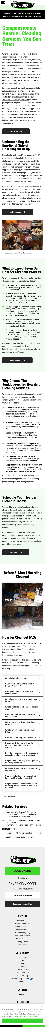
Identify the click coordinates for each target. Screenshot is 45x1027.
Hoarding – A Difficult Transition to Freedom (24, 833)
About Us (22, 957)
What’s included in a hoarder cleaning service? (21, 708)
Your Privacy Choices (20, 978)
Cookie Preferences (20, 1016)
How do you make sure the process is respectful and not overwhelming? (21, 754)
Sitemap (22, 981)
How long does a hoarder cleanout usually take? (20, 716)
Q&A (22, 960)
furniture (32, 313)
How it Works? (15, 360)
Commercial (22, 944)
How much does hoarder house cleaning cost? (19, 693)
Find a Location (15, 212)
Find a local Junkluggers (22, 895)
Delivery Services (22, 941)
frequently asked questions (23, 660)
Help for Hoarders (22, 935)
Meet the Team (22, 972)
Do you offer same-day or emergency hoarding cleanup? (21, 762)
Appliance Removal (22, 923)
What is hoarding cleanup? (17, 678)
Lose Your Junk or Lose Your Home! (20, 837)
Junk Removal (22, 920)
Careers (23, 966)
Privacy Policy (22, 975)
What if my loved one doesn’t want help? (20, 731)
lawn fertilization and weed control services (23, 825)
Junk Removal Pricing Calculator (15, 99)
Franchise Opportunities (22, 904)
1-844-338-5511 (22, 883)
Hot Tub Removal (22, 938)
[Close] (41, 1006)
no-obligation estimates (11, 108)
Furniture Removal (22, 926)
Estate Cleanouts (22, 929)
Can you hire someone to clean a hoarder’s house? (19, 685)
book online (15, 532)
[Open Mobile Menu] (3, 2)
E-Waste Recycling (22, 932)
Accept (22, 1021)
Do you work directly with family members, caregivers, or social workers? (19, 745)
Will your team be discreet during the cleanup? (21, 723)
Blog (22, 963)
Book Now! (13, 131)
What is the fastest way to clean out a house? (21, 700)
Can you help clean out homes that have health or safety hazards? (20, 777)
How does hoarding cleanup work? (20, 738)
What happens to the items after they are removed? (21, 769)
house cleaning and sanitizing (18, 816)
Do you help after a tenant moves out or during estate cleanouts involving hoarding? (21, 786)
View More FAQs (9, 796)
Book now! (13, 552)
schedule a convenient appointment (27, 285)
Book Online (23, 871)
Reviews (22, 994)
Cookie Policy (32, 1016)
